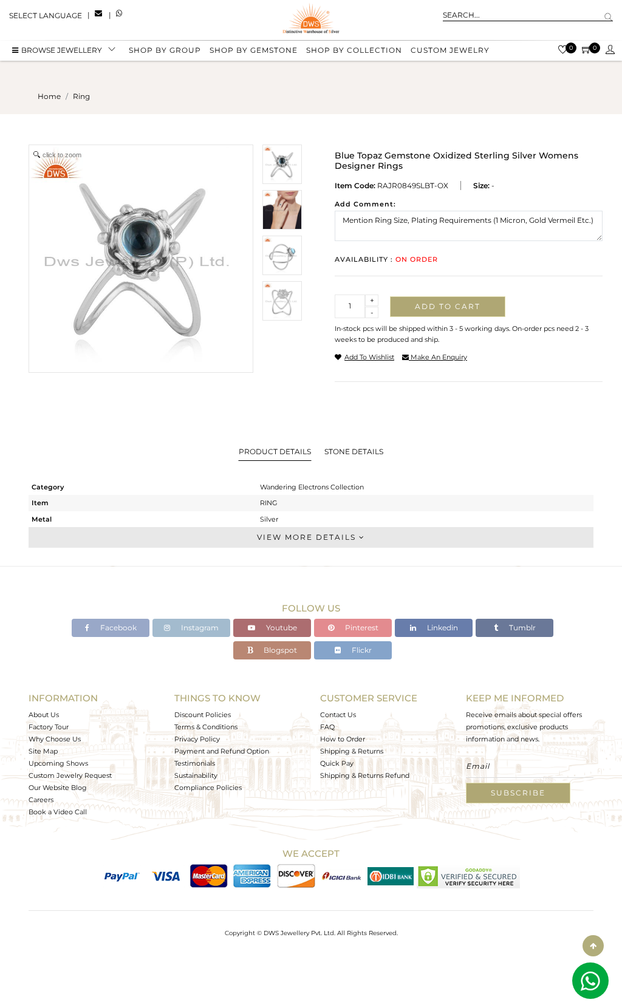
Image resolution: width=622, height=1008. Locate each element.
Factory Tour (49, 727)
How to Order (342, 739)
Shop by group (165, 50)
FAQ (327, 727)
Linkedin (441, 627)
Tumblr (521, 627)
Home (49, 96)
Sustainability (195, 775)
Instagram (199, 627)
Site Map (43, 751)
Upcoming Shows (58, 763)
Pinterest (360, 627)
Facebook (117, 627)
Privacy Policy (197, 739)
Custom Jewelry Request (70, 775)
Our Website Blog (58, 787)
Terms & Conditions (206, 727)
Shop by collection (354, 50)
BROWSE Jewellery (61, 50)
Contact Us (338, 714)
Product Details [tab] (275, 451)
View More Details (308, 537)
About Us (44, 714)
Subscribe (518, 792)
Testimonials (194, 763)
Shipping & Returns (351, 751)
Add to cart (447, 306)
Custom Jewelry (450, 50)
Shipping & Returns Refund (364, 775)
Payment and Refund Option (221, 751)
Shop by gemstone (254, 50)
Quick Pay (337, 763)
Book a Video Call (58, 812)
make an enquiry (438, 357)
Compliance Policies (208, 787)
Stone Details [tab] (353, 451)
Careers (41, 799)
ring (81, 96)
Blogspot (279, 650)
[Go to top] (593, 945)
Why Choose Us (55, 739)
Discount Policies (202, 714)
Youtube (280, 627)
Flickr (361, 650)
